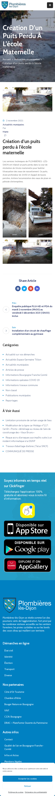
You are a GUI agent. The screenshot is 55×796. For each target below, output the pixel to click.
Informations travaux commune (22, 385)
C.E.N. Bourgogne (12, 716)
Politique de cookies (15, 792)
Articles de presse (15, 369)
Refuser (27, 786)
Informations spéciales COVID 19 (23, 380)
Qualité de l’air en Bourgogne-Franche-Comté (24, 747)
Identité (8, 656)
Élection (8, 663)
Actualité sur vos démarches (20, 354)
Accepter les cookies (27, 778)
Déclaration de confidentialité (36, 792)
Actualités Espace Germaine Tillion (23, 359)
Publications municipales (18, 395)
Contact (8, 739)
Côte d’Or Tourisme (14, 692)
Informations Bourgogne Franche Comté (26, 375)
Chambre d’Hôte (12, 698)
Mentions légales (13, 761)
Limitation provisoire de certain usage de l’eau (29, 420)
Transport (9, 669)
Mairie (5, 131)
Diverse (8, 675)
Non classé (11, 390)
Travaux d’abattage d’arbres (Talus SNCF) (27, 446)
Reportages (12, 400)
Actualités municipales (27, 59)
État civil (8, 650)
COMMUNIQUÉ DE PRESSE (20, 451)
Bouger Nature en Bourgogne (19, 704)
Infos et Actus (11, 755)
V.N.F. (6, 710)
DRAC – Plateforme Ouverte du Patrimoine (26, 723)
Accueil (7, 59)
